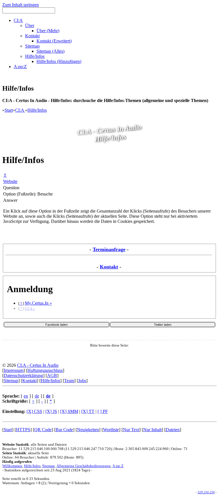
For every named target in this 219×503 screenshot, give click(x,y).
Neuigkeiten (88, 429)
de (37, 396)
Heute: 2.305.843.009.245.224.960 (141, 449)
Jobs (82, 380)
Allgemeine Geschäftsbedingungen (83, 466)
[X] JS (51, 411)
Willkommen (12, 466)
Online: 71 (179, 449)
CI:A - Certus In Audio (37, 365)
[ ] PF (103, 411)
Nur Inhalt (152, 429)
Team (69, 380)
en (26, 396)
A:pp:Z (117, 466)
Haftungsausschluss (45, 370)
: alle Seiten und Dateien (34, 445)
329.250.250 (206, 492)
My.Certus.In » (38, 303)
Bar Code (64, 429)
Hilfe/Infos (37, 110)
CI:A (20, 110)
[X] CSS (34, 411)
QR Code (43, 429)
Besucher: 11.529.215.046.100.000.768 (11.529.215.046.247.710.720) (57, 449)
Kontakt (109, 267)
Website (10, 181)
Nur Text (131, 429)
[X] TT (87, 411)
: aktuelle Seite (25, 453)
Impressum (13, 370)
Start (9, 110)
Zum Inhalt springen (20, 4)
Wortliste (111, 429)
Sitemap (11, 380)
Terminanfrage (109, 249)
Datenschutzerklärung (23, 375)
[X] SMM (69, 411)
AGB (52, 375)
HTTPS (23, 429)
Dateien (173, 429)
